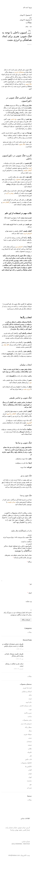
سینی (30, 738)
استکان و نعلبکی (27, 691)
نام (30, 584)
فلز (31, 756)
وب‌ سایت (29, 601)
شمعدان (29, 741)
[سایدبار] (30, 871)
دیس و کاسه (28, 713)
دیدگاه (29, 562)
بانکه (30, 695)
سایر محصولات (27, 720)
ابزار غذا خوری (27, 688)
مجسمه (29, 781)
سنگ (30, 731)
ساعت (30, 716)
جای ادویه (29, 702)
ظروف (29, 752)
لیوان (30, 777)
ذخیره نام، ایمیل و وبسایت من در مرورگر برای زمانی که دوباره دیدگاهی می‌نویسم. (18, 614)
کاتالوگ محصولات (26, 763)
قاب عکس (28, 759)
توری (30, 698)
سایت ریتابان (27, 513)
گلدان (30, 770)
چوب (30, 709)
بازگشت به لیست (26, 541)
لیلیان (30, 773)
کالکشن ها (28, 766)
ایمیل (30, 593)
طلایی (30, 748)
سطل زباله (28, 727)
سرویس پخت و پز (26, 723)
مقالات (26, 26)
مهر (30, 784)
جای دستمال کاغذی (26, 706)
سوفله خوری (28, 734)
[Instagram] (22, 862)
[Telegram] (27, 862)
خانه (31, 26)
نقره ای (29, 788)
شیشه (30, 745)
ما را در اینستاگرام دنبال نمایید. (21, 531)
